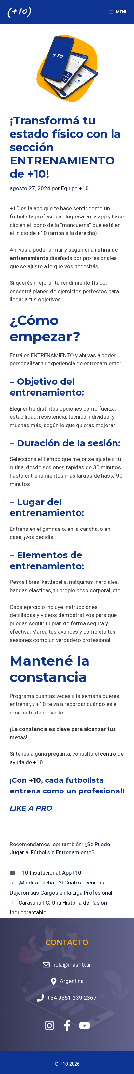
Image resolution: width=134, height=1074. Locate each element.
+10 (35, 780)
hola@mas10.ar (71, 965)
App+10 (71, 873)
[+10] (19, 12)
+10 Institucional (39, 873)
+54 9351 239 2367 (72, 997)
